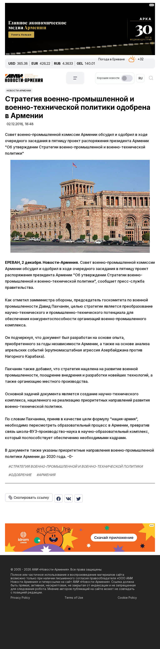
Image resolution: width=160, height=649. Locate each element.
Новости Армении (19, 90)
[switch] (127, 78)
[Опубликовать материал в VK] (68, 498)
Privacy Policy (20, 597)
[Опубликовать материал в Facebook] (58, 498)
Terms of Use (74, 597)
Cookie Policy (127, 597)
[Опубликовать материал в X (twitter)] (78, 498)
